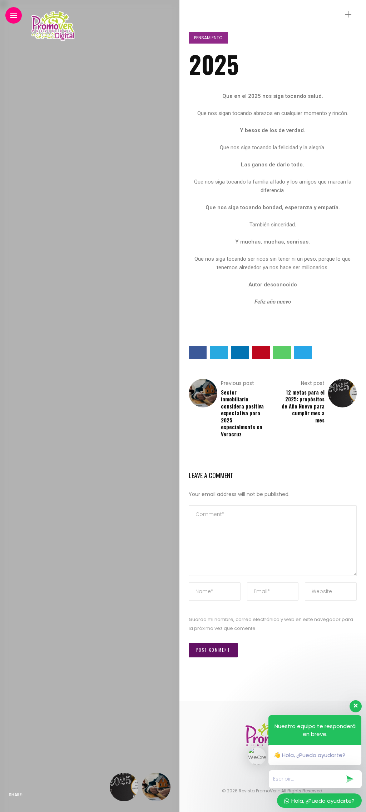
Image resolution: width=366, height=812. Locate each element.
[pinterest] (75, 794)
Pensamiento (208, 38)
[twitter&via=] (45, 794)
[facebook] (30, 794)
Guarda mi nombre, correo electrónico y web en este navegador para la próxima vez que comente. (271, 624)
